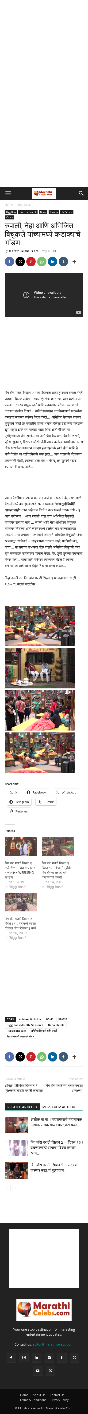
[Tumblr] (63, 261)
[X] (20, 261)
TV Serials (67, 212)
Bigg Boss (24, 205)
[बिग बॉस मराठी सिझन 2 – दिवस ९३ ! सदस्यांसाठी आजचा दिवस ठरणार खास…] (16, 1148)
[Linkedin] (52, 261)
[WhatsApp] (41, 261)
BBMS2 (62, 1019)
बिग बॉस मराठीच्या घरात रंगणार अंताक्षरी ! (64, 1088)
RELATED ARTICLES (22, 1107)
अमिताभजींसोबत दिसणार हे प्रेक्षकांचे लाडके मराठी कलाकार (24, 1088)
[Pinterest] (31, 261)
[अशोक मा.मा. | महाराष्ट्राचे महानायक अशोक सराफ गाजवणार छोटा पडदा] (16, 1125)
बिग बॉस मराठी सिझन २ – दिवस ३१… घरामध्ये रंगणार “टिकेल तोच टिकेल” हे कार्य (20, 923)
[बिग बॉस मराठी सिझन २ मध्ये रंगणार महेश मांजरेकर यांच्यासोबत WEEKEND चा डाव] (21, 846)
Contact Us (57, 1395)
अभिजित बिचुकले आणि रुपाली (44, 1030)
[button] (7, 193)
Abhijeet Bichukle (30, 1019)
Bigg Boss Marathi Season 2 (25, 1025)
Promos (54, 212)
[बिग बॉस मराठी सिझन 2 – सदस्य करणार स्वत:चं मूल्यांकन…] (16, 1170)
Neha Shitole (56, 1025)
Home (9, 205)
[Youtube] (37, 1371)
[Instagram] (24, 1357)
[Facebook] (9, 261)
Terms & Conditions (33, 1400)
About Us (39, 1395)
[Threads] (50, 1371)
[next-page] (15, 1188)
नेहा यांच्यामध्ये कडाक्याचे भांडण (20, 1036)
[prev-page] (8, 1188)
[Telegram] (49, 1358)
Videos (9, 217)
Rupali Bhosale (16, 1030)
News (43, 212)
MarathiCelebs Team (23, 251)
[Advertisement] (44, 46)
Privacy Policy (60, 1400)
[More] (74, 261)
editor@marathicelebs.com (53, 1344)
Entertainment (28, 212)
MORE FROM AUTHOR (58, 1107)
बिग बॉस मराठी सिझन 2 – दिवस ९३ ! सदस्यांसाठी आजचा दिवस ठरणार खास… (57, 1147)
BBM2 (49, 1019)
